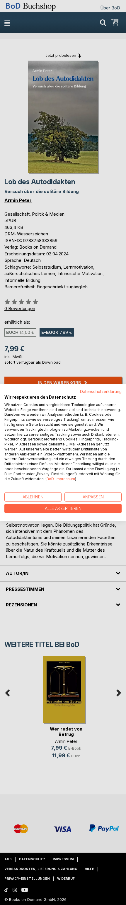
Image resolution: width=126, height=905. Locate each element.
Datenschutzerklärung (101, 391)
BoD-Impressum (61, 478)
